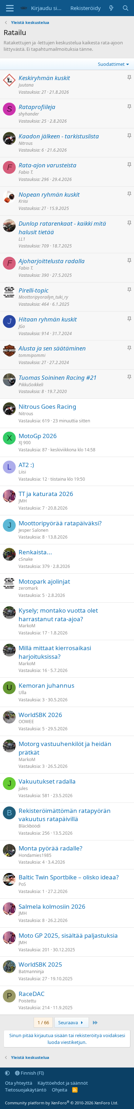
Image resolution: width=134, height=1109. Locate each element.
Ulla (22, 693)
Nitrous (26, 143)
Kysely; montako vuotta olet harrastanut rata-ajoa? (58, 614)
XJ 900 (25, 443)
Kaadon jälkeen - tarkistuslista (59, 136)
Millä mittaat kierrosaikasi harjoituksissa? (55, 652)
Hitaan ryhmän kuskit (48, 319)
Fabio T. (26, 172)
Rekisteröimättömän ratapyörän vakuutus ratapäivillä (65, 814)
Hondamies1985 (35, 855)
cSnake (26, 559)
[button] (7, 1073)
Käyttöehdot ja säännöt (63, 1083)
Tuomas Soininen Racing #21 (57, 377)
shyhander (29, 114)
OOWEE (26, 721)
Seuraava (68, 1022)
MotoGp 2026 (38, 436)
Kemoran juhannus (46, 685)
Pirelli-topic (34, 290)
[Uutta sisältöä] (111, 8)
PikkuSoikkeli (31, 385)
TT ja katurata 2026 (46, 494)
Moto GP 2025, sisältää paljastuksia (68, 935)
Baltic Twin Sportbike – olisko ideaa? (69, 877)
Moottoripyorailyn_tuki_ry (43, 297)
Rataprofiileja (37, 107)
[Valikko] (9, 8)
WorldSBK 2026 (40, 715)
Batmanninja (31, 971)
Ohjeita (59, 1089)
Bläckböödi (29, 826)
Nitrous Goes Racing (47, 406)
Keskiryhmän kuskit (44, 78)
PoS (22, 884)
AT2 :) (26, 465)
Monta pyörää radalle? (50, 848)
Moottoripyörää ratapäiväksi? (60, 523)
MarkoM (27, 626)
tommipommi (32, 355)
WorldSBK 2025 (40, 964)
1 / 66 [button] (43, 1022)
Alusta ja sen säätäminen (52, 348)
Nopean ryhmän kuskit (49, 194)
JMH (23, 501)
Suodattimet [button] (111, 64)
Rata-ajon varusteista (47, 165)
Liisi (22, 472)
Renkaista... (35, 552)
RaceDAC (32, 994)
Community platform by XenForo (61, 1102)
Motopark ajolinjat (44, 581)
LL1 (22, 239)
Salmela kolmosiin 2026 (52, 906)
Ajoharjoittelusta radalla (52, 261)
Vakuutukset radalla (47, 781)
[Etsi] (126, 8)
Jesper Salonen (33, 530)
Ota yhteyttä (18, 1083)
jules (23, 788)
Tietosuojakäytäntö (25, 1089)
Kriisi (23, 201)
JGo (22, 326)
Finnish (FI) (32, 1073)
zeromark (28, 588)
